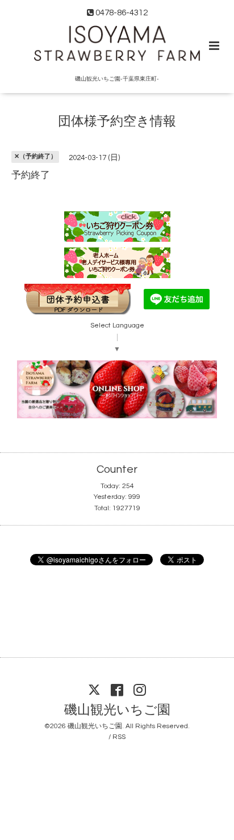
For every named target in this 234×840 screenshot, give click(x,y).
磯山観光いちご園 (117, 710)
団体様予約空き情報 (117, 121)
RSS (119, 737)
